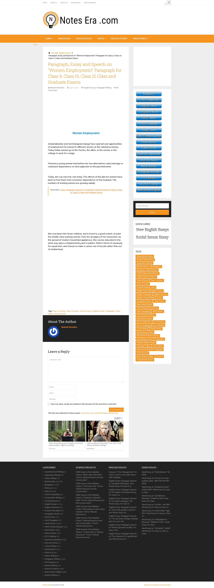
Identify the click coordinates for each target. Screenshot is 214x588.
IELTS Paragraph (143, 325)
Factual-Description (53, 511)
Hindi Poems (157, 311)
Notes (101, 39)
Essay (159, 298)
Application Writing (144, 263)
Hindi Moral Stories (144, 304)
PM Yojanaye (50, 562)
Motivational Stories (145, 332)
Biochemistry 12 (143, 267)
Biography (156, 267)
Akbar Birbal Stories (145, 256)
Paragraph (110, 311)
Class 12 (48, 491)
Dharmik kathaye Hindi (146, 287)
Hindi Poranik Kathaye (146, 315)
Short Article (157, 346)
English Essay (142, 291)
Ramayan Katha (143, 346)
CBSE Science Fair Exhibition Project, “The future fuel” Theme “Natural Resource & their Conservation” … (89, 487)
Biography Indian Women (147, 270)
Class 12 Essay (72, 311)
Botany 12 (49, 488)
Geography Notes (144, 301)
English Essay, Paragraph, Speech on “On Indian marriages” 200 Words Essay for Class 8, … (123, 501)
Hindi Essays (64, 39)
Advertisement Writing (54, 472)
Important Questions (53, 540)
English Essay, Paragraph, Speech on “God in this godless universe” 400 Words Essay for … (123, 510)
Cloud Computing (52, 494)
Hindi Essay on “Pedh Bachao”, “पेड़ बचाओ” (156, 473)
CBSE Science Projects (146, 277)
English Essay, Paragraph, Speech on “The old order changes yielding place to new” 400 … (123, 518)
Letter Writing (142, 329)
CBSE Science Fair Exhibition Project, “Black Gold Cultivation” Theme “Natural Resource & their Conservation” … (89, 476)
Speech (159, 356)
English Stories (119, 39)
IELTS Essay (159, 322)
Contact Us (64, 2)
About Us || (148, 585)
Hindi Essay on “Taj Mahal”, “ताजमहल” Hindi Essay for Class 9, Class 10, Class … (156, 531)
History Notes (50, 533)
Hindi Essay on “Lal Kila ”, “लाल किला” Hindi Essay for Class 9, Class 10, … (156, 506)
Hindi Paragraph (143, 311)
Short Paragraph (156, 349)
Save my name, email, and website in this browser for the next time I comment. (84, 404)
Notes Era (49, 552)
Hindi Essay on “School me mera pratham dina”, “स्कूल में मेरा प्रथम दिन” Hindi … (155, 481)
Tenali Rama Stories (145, 360)
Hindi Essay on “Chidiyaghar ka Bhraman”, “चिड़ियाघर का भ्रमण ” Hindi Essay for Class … (155, 522)
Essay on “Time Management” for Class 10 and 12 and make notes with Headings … (123, 474)
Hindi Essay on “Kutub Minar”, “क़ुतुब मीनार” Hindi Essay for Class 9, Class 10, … (156, 513)
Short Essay (141, 349)
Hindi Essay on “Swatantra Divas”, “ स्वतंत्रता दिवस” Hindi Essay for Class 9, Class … (156, 489)
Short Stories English (145, 356)
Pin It (36, 45)
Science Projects (90, 2)
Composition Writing (53, 498)
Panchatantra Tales (145, 339)
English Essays (84, 39)
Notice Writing (50, 556)
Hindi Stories (139, 39)
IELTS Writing (158, 325)
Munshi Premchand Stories (148, 336)
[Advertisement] (86, 109)
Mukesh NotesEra (57, 88)
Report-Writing (51, 565)
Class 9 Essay (85, 311)
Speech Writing (51, 575)
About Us (53, 2)
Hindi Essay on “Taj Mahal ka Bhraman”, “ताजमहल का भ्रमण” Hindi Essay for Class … (155, 498)
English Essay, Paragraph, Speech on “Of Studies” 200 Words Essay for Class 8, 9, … (123, 492)
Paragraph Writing (104, 88)
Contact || (156, 585)
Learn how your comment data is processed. (99, 413)
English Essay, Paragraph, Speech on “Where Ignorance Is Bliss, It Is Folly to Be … (123, 527)
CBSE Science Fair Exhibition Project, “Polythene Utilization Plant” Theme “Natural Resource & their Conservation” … (90, 499)
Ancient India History (145, 260)
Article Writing (50, 478)
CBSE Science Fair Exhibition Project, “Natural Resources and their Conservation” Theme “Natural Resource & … (89, 522)
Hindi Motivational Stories (147, 308)
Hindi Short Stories (144, 318)
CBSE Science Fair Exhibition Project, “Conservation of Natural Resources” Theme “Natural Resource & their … (89, 533)
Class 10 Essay (59, 311)
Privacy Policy (75, 2)
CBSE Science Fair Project (147, 273)
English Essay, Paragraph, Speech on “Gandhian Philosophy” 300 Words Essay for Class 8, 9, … (123, 483)
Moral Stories (156, 329)
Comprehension (51, 501)
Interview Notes (51, 543)
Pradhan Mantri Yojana (146, 342)
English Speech (160, 294)
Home (45, 2)
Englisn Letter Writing (145, 298)
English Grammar (52, 507)
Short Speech (60, 314)
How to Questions (144, 322)
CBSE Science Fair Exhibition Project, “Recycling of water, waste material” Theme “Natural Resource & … (90, 510)
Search (152, 212)
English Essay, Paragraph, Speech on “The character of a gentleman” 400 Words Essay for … (123, 536)
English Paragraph (144, 294)
